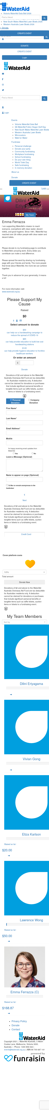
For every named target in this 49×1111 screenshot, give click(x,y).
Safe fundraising (22, 165)
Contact (16, 1029)
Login (24, 57)
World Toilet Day (22, 162)
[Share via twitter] (18, 214)
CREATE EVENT (24, 33)
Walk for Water (21, 137)
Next (25, 500)
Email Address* (13, 428)
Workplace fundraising (24, 154)
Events (14, 120)
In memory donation (23, 167)
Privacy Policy (19, 1021)
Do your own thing (22, 159)
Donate (5, 27)
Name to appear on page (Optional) (22, 475)
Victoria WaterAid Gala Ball (26, 124)
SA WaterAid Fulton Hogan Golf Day (30, 127)
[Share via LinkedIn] (23, 214)
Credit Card (26, 534)
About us (15, 172)
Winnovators (20, 135)
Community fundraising (25, 151)
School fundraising (23, 157)
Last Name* (11, 418)
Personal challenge (23, 146)
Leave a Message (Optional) (19, 456)
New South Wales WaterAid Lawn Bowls (32, 129)
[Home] (24, 6)
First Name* (11, 408)
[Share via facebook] (16, 214)
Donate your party (22, 148)
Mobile (9, 438)
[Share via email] (21, 214)
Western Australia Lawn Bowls (28, 132)
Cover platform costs (13, 555)
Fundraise (15, 142)
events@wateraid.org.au (14, 1049)
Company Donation (34, 401)
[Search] (44, 18)
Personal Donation (16, 401)
